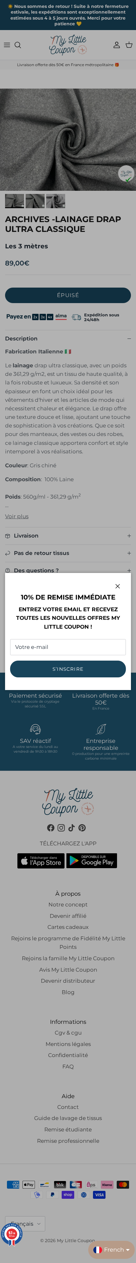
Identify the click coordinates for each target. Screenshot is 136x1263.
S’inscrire (68, 669)
